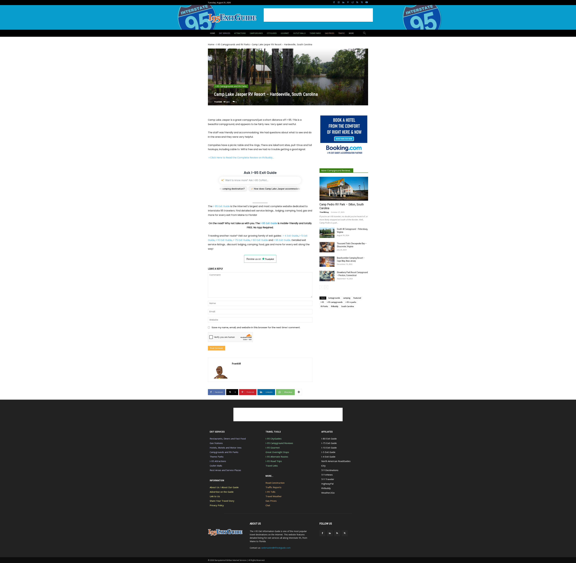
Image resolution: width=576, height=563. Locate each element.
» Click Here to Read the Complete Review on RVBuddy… (241, 157)
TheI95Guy (324, 212)
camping (346, 298)
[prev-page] (321, 287)
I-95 (322, 302)
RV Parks (324, 306)
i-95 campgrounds (335, 302)
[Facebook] (334, 2)
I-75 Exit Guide (241, 240)
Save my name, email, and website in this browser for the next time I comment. (256, 327)
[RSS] (357, 2)
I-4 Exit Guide (290, 235)
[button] (364, 33)
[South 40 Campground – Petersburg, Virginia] (327, 233)
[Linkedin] (343, 2)
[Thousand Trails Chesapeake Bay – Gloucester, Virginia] (327, 247)
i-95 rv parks (351, 302)
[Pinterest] (348, 2)
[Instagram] (338, 2)
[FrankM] (220, 370)
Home (211, 44)
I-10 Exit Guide (224, 240)
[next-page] (326, 287)
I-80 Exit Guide (259, 240)
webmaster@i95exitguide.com (276, 547)
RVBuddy (334, 306)
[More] (299, 392)
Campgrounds (334, 298)
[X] (361, 2)
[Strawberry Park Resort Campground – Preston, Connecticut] (327, 276)
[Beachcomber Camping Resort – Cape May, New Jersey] (327, 261)
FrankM (218, 101)
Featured (357, 298)
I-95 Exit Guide (221, 206)
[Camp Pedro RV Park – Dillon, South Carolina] (344, 189)
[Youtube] (366, 2)
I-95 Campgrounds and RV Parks (233, 44)
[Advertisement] (318, 15)
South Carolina (347, 306)
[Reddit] (352, 2)
